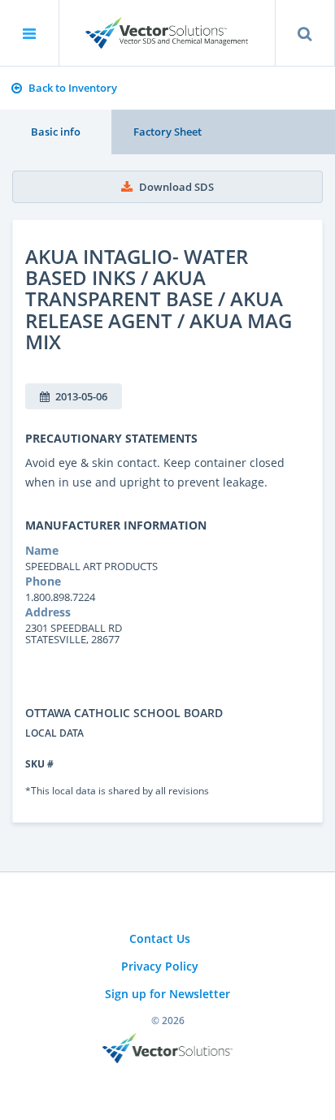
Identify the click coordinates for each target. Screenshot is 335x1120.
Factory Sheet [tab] (167, 131)
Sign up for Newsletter (167, 993)
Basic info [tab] (55, 131)
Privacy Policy (159, 966)
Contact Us (159, 938)
